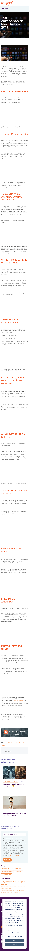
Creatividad (4, 745)
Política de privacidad (14, 855)
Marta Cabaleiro (9, 32)
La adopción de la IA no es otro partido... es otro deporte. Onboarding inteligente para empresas (13, 883)
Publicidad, (21, 742)
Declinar (14, 944)
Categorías (4, 8)
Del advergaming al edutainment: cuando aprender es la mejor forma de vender (13, 891)
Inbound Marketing (7, 871)
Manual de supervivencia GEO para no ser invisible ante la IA (13, 887)
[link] (7, 3)
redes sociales (6, 868)
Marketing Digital (7, 874)
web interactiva (12, 248)
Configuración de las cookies (14, 936)
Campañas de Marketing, (12, 742)
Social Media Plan (16, 868)
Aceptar (14, 940)
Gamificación (18, 871)
